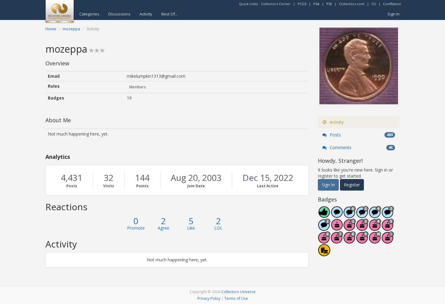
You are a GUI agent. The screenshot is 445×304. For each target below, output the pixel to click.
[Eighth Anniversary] (349, 241)
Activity (146, 14)
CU (373, 4)
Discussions (119, 14)
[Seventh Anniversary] (337, 241)
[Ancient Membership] (387, 241)
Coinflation (392, 4)
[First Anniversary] (337, 228)
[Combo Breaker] (324, 253)
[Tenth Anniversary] (375, 241)
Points (142, 186)
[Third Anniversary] (362, 228)
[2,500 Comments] (349, 215)
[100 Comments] (387, 215)
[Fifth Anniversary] (387, 228)
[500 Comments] (375, 215)
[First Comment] (337, 215)
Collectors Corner (276, 4)
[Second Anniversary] (349, 228)
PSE (329, 4)
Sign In (393, 14)
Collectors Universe (238, 291)
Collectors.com (351, 4)
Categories (89, 14)
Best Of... (169, 14)
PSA (316, 4)
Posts (71, 186)
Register (352, 185)
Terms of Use (236, 298)
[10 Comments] (324, 228)
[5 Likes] (324, 215)
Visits (108, 186)
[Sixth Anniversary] (324, 241)
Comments (360, 147)
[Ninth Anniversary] (362, 241)
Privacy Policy (208, 298)
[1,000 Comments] (362, 215)
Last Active (268, 186)
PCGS (302, 4)
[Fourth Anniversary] (375, 228)
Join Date (196, 186)
